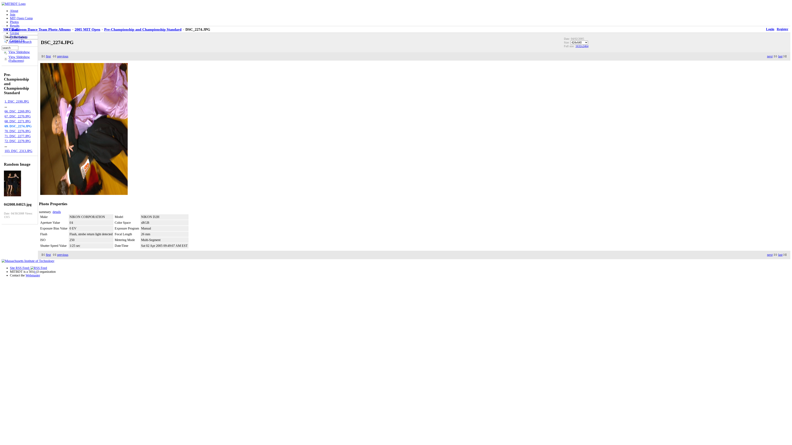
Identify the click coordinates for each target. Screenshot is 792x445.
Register (782, 29)
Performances (19, 37)
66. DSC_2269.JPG (18, 111)
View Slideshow (19, 52)
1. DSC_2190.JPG (17, 101)
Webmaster (33, 275)
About (14, 11)
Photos (14, 22)
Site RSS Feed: (20, 268)
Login (770, 29)
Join (12, 14)
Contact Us (17, 40)
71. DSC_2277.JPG (18, 136)
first (48, 56)
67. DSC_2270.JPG (18, 116)
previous (62, 56)
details (57, 212)
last (780, 56)
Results (14, 25)
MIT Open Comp (21, 18)
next (770, 56)
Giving (14, 33)
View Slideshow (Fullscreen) (19, 58)
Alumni (15, 29)
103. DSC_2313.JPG (18, 151)
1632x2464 (581, 46)
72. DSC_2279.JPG (18, 141)
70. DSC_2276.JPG (18, 131)
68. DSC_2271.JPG (18, 121)
